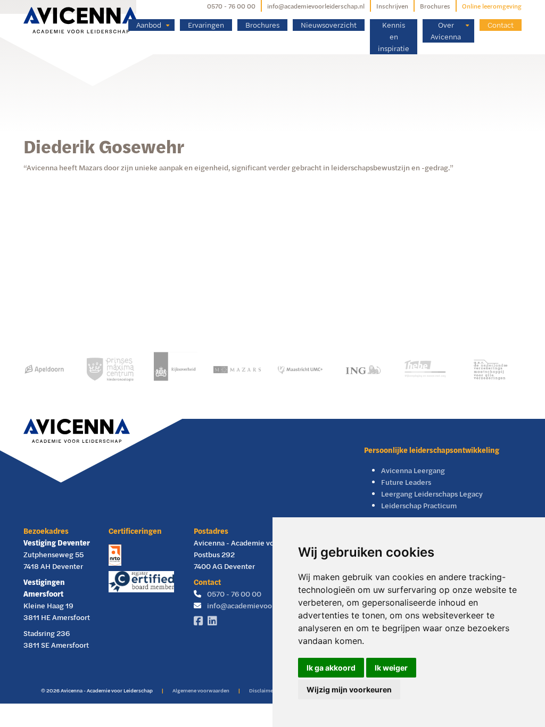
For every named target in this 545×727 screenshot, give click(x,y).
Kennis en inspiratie (393, 36)
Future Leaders (406, 482)
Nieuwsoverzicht (329, 25)
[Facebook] (201, 621)
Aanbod (148, 25)
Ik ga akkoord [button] (331, 667)
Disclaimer (262, 690)
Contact (501, 25)
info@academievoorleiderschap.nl (316, 6)
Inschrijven (392, 6)
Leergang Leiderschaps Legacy (432, 494)
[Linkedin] (214, 621)
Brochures (435, 6)
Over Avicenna (446, 31)
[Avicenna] (80, 20)
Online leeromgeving (492, 6)
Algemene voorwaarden (200, 690)
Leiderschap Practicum (419, 505)
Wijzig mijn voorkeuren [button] (349, 689)
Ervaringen (206, 25)
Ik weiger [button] (391, 667)
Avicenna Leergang (413, 470)
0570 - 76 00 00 (231, 6)
